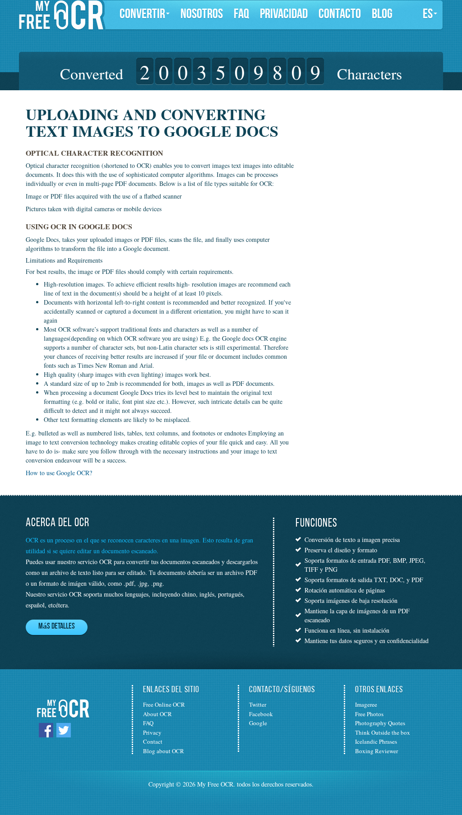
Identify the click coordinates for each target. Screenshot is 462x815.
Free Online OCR (164, 704)
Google (258, 723)
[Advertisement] (365, 162)
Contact (152, 741)
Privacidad (284, 15)
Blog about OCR (163, 751)
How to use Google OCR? (59, 472)
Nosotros (201, 15)
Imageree (366, 704)
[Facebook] (46, 729)
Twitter (257, 704)
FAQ (241, 15)
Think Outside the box (382, 732)
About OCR (157, 714)
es (428, 15)
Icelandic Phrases (376, 741)
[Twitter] (63, 729)
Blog (382, 15)
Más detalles (56, 627)
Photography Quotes (380, 723)
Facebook (261, 714)
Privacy (152, 732)
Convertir (142, 15)
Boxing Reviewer (376, 751)
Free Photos (369, 714)
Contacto (340, 15)
